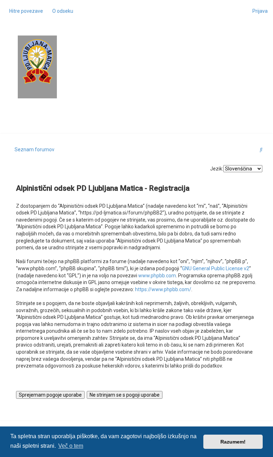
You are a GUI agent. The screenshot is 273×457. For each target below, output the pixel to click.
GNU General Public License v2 (215, 268)
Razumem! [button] (233, 442)
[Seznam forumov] (37, 61)
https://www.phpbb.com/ (163, 289)
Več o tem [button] (70, 446)
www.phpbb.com (157, 275)
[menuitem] (60, 11)
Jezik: (216, 169)
